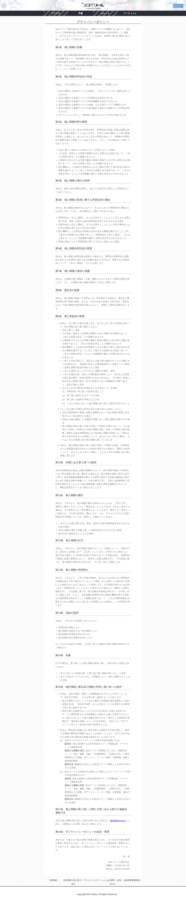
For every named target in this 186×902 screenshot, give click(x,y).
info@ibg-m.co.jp (118, 820)
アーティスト (130, 13)
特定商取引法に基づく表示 (73, 882)
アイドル (55, 13)
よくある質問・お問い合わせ (112, 882)
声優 (80, 13)
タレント (105, 13)
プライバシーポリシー (93, 880)
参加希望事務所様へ (132, 880)
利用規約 (53, 880)
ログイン (178, 6)
